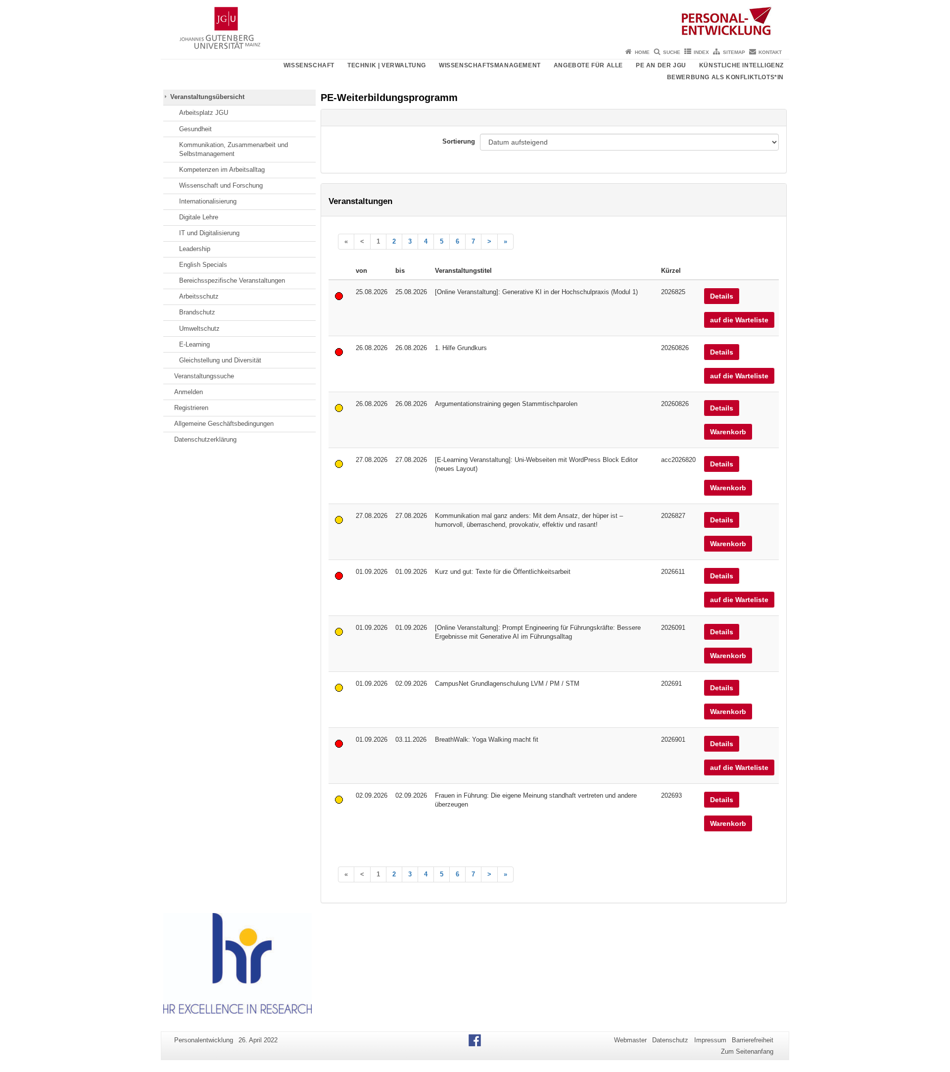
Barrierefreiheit (752, 1040)
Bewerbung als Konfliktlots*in (725, 77)
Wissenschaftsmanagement (490, 65)
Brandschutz (197, 312)
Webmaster (630, 1040)
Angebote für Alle (588, 65)
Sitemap (734, 52)
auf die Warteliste (739, 320)
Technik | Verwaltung (386, 65)
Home (642, 52)
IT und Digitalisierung (209, 233)
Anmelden (188, 392)
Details (721, 296)
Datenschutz (670, 1040)
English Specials (203, 264)
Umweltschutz (199, 328)
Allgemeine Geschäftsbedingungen (224, 423)
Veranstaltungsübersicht (207, 97)
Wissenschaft (309, 65)
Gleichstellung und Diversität (220, 360)
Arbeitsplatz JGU (203, 112)
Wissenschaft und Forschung (221, 185)
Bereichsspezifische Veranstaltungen (232, 280)
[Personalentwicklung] (475, 22)
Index (701, 52)
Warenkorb (728, 432)
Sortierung (458, 141)
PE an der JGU (661, 65)
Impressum (710, 1040)
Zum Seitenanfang (747, 1051)
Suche (671, 52)
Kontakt (770, 52)
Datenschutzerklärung (205, 439)
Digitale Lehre (198, 217)
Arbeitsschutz (199, 296)
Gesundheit (195, 129)
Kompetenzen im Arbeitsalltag (222, 169)
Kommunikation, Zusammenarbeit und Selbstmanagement (233, 149)
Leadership (194, 249)
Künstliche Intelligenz (741, 65)
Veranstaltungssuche (204, 376)
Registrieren (191, 407)
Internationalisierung (208, 201)
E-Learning (194, 344)
